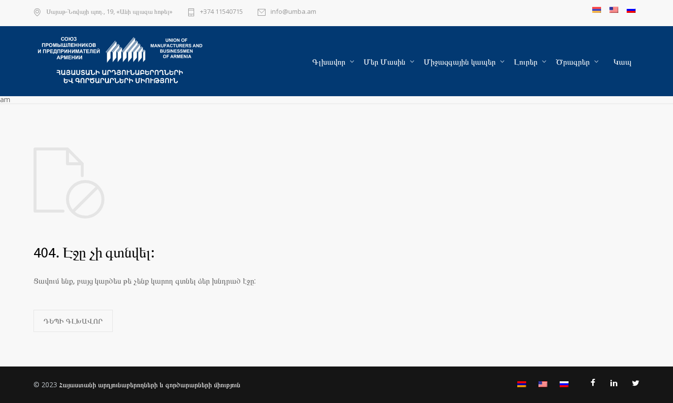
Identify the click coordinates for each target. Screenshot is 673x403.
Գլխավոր (328, 61)
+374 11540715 (221, 12)
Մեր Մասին (384, 61)
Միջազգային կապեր (460, 61)
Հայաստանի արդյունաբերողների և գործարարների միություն (149, 384)
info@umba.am (293, 12)
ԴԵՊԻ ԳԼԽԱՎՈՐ (73, 321)
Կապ (622, 61)
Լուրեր (526, 61)
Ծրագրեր (573, 61)
